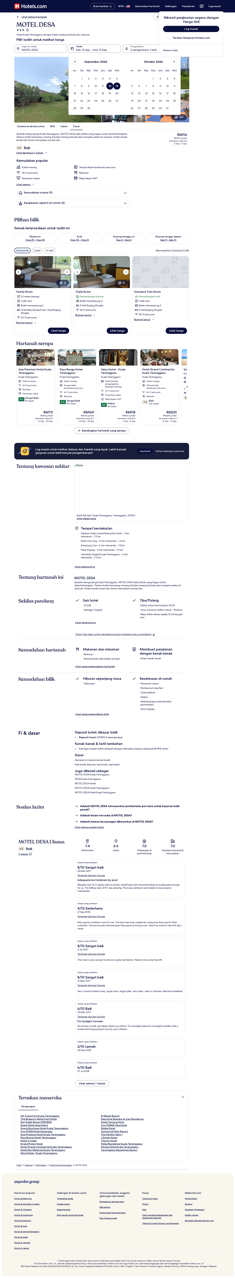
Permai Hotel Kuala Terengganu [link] (119, 1146)
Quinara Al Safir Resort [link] (114, 1131)
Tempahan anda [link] (65, 1198)
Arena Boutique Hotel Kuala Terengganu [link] (44, 1128)
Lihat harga (58, 330)
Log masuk (215, 6)
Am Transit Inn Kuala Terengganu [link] (40, 1115)
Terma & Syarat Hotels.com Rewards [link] (160, 1223)
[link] (191, 50)
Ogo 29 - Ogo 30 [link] (35, 240)
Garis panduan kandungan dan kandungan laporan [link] (157, 1216)
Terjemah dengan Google (91, 875)
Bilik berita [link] (105, 1207)
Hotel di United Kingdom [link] (26, 1231)
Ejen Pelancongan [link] (108, 1218)
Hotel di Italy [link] (20, 1226)
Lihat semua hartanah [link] (34, 16)
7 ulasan (23, 854)
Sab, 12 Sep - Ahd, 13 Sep (91, 50)
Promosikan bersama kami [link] (113, 1212)
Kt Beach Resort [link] (110, 1115)
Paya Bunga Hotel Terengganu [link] (38, 1137)
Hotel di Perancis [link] (22, 1220)
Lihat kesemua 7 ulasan (29, 152)
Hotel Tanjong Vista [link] (112, 1122)
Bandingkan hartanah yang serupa (104, 430)
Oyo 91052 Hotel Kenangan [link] (36, 1131)
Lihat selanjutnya (85, 566)
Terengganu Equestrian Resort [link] (119, 1150)
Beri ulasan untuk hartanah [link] (70, 1215)
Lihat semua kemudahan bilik (92, 714)
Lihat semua (23, 184)
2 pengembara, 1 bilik (143, 50)
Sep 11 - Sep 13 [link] (168, 240)
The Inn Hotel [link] (109, 1140)
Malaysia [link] (29, 1165)
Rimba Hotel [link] (108, 1128)
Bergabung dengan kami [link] (112, 1201)
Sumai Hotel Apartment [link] (34, 1125)
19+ (181, 117)
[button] (81, 78)
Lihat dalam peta (86, 518)
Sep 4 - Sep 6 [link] (124, 240)
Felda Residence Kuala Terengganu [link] (121, 1143)
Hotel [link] (19, 1165)
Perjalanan (188, 6)
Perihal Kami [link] (191, 1198)
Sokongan (171, 6)
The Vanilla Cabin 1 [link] (111, 1134)
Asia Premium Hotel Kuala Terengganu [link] (43, 1134)
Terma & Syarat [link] (150, 1198)
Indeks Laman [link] (191, 1215)
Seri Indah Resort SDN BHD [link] (36, 1122)
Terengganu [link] (41, 1165)
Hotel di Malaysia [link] (23, 1198)
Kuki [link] (144, 1209)
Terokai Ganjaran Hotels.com (191, 37)
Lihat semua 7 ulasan (92, 1083)
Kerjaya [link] (188, 1204)
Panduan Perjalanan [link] (194, 1209)
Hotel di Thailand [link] (22, 1209)
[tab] (28, 1106)
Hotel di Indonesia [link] (23, 1215)
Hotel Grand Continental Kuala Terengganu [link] (46, 1146)
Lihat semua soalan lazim (89, 827)
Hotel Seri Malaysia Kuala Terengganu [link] (42, 1150)
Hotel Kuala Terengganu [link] (61, 1165)
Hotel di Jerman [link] (22, 1242)
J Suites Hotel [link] (109, 1137)
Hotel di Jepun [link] (21, 1248)
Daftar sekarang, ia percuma (170, 451)
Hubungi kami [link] (63, 1209)
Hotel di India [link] (21, 1237)
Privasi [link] (145, 1204)
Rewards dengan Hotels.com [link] (199, 1220)
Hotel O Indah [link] (28, 1140)
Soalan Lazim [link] (63, 1204)
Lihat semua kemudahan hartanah (95, 666)
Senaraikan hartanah (147, 6)
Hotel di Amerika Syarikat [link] (27, 1204)
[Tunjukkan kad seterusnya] (187, 386)
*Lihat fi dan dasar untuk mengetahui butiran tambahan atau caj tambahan (113, 634)
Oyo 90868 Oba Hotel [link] (114, 1125)
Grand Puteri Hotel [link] (31, 1143)
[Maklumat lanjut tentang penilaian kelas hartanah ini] (27, 30)
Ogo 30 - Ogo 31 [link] (79, 240)
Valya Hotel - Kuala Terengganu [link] (38, 1153)
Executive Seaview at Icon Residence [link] (122, 1119)
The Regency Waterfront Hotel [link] (38, 1119)
